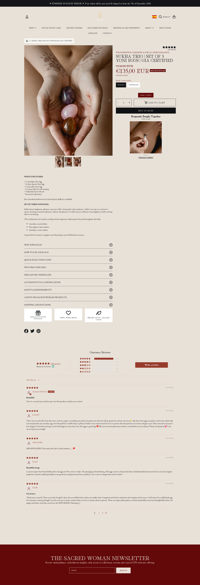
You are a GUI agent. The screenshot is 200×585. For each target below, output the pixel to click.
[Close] (126, 245)
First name (84, 295)
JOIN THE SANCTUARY (100, 320)
